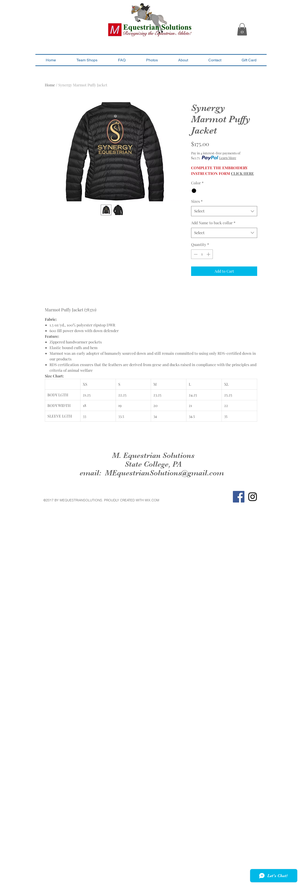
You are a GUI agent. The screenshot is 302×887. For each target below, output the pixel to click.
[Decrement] (195, 254)
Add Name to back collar (213, 222)
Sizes (197, 201)
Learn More (227, 158)
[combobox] (224, 211)
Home (50, 84)
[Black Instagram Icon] (252, 497)
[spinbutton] (202, 254)
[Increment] (209, 254)
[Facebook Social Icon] (238, 497)
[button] (242, 29)
